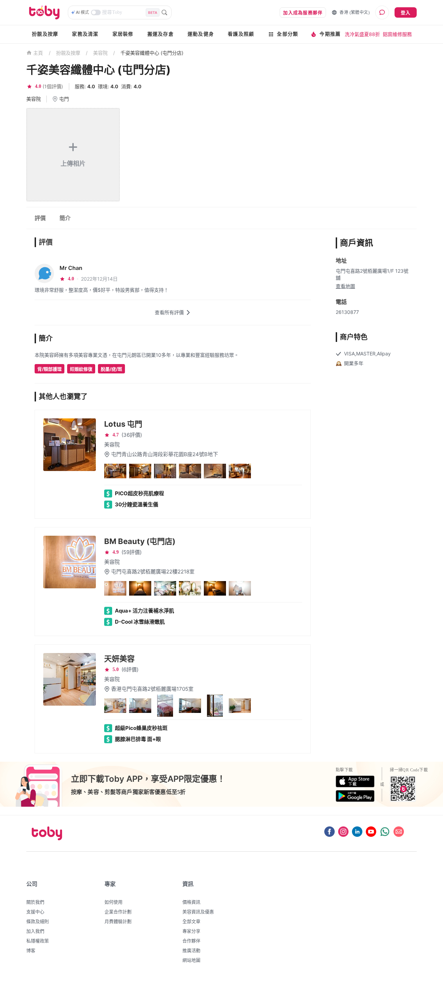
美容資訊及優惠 (198, 911)
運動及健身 (201, 34)
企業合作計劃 (118, 911)
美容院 (100, 53)
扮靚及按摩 (45, 34)
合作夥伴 (191, 940)
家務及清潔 (85, 34)
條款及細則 (37, 921)
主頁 (38, 53)
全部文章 (191, 921)
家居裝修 (123, 34)
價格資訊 (191, 902)
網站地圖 (191, 960)
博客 (30, 950)
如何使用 (114, 902)
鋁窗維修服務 (397, 34)
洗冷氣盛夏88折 (362, 34)
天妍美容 (119, 658)
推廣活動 (191, 950)
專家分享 (191, 931)
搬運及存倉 (160, 34)
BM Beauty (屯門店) (139, 541)
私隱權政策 (37, 940)
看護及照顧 (241, 34)
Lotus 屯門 (123, 423)
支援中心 (35, 911)
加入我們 (35, 931)
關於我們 (35, 902)
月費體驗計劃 (118, 921)
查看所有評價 (169, 312)
